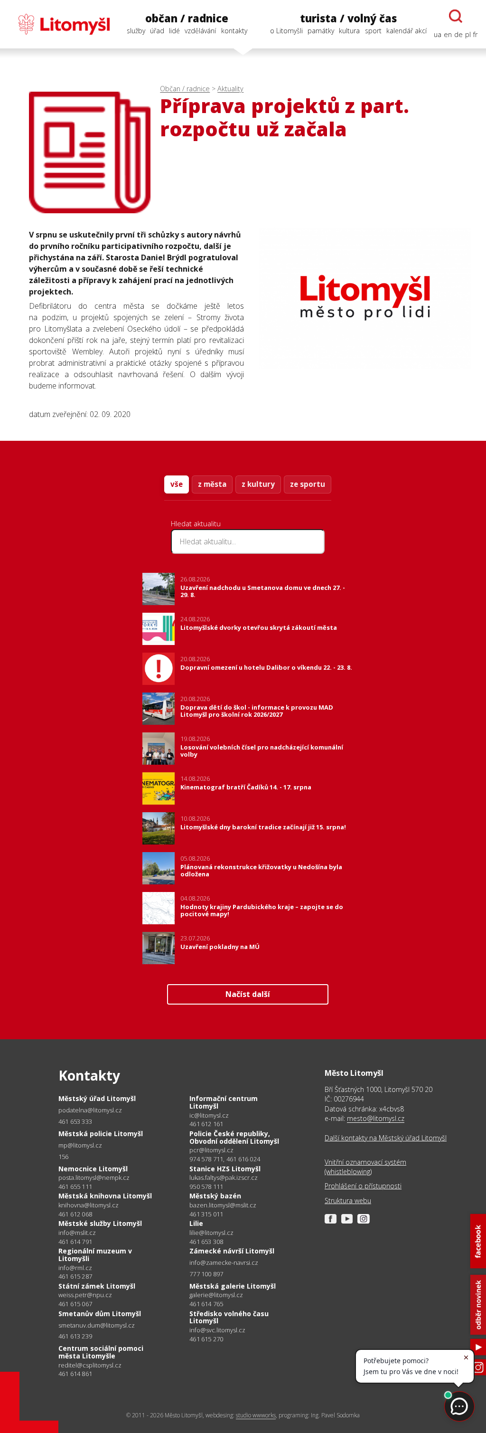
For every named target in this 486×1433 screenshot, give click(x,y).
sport (373, 30)
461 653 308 (206, 1241)
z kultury (258, 484)
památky (321, 30)
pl (468, 34)
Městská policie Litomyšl (100, 1133)
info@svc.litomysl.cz (217, 1330)
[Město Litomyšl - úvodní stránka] (59, 24)
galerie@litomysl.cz (216, 1295)
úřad (157, 30)
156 (63, 1156)
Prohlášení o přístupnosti (363, 1185)
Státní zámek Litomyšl (96, 1286)
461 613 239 (75, 1336)
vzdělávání (200, 30)
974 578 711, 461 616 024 (224, 1159)
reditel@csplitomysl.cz (90, 1365)
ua (437, 34)
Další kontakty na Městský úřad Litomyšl (386, 1137)
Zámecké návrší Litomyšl (231, 1250)
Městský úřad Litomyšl (97, 1098)
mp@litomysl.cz (80, 1145)
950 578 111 (206, 1186)
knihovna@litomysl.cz (88, 1205)
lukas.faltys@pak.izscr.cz (223, 1177)
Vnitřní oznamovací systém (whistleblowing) (365, 1167)
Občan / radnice (185, 88)
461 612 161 (206, 1124)
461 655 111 (75, 1186)
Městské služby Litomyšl (100, 1223)
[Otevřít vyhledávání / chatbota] (455, 16)
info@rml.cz (75, 1268)
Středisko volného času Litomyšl (229, 1317)
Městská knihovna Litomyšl (105, 1195)
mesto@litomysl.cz (375, 1118)
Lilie (196, 1223)
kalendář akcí (406, 30)
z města (212, 484)
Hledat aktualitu (196, 523)
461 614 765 (206, 1304)
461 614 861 (75, 1373)
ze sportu (307, 484)
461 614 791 (75, 1241)
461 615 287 (75, 1276)
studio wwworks (256, 1415)
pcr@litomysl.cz (211, 1150)
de (458, 34)
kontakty (234, 30)
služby (136, 30)
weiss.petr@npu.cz (85, 1295)
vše (176, 484)
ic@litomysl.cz (209, 1115)
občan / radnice (186, 18)
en (448, 34)
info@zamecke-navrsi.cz (223, 1262)
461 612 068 (75, 1214)
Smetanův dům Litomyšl (99, 1313)
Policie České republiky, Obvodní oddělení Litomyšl (234, 1137)
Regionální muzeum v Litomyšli (95, 1254)
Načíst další (247, 994)
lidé (174, 30)
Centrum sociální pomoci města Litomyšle (100, 1352)
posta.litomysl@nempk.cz (94, 1177)
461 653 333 (75, 1121)
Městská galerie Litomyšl (232, 1286)
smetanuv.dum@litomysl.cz (96, 1325)
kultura (349, 30)
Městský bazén (215, 1195)
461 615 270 (206, 1339)
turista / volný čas (348, 18)
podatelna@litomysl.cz (90, 1110)
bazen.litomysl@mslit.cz (222, 1205)
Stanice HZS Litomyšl (225, 1168)
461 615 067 (75, 1304)
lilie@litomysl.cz (211, 1232)
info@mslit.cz (77, 1232)
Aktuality (230, 88)
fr (475, 34)
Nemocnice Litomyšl (93, 1168)
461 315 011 (206, 1214)
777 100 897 (206, 1274)
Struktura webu (348, 1200)
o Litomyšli (286, 30)
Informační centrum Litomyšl (223, 1102)
